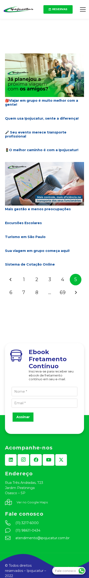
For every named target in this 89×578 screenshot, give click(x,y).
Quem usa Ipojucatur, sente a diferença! (42, 118)
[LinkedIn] (11, 460)
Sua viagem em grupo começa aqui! (37, 251)
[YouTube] (48, 460)
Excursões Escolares (23, 223)
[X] (61, 460)
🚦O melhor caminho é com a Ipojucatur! (41, 150)
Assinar (23, 417)
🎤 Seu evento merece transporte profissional (35, 134)
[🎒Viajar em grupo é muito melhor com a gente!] (44, 56)
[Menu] (82, 9)
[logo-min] (18, 9)
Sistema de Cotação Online (30, 264)
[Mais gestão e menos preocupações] (44, 164)
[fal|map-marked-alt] (11, 502)
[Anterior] (11, 279)
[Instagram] (23, 460)
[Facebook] (36, 460)
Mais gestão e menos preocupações (38, 209)
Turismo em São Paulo (25, 237)
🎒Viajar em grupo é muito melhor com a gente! (41, 102)
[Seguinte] (75, 292)
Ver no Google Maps (32, 502)
